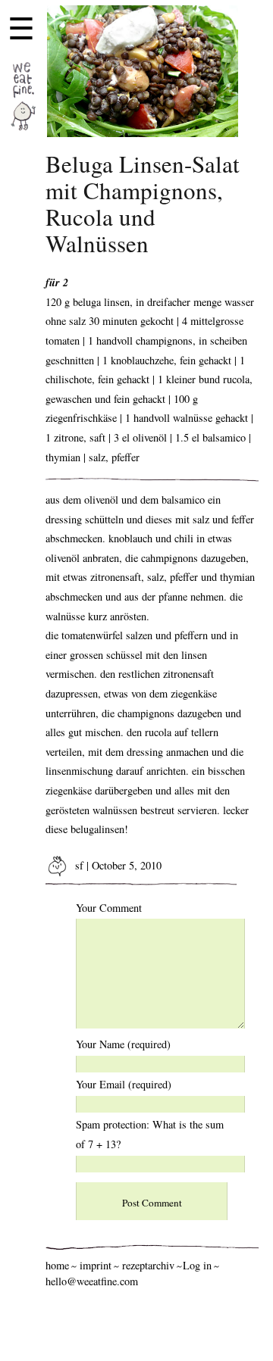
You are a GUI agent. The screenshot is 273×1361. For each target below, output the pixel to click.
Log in (197, 1265)
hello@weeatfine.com (92, 1281)
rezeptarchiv (148, 1265)
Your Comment (109, 908)
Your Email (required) (123, 1084)
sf (77, 865)
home (57, 1265)
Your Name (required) (123, 1044)
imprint (95, 1265)
